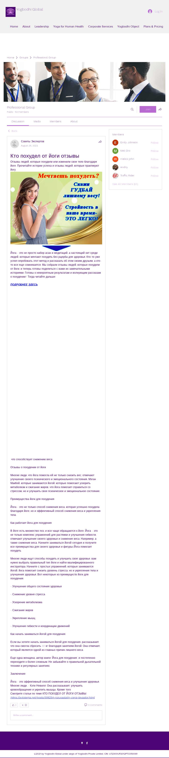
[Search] (132, 109)
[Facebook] (87, 743)
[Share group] (160, 109)
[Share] (100, 142)
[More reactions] (24, 705)
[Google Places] (82, 743)
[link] (18, 121)
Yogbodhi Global (29, 9)
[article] (56, 430)
